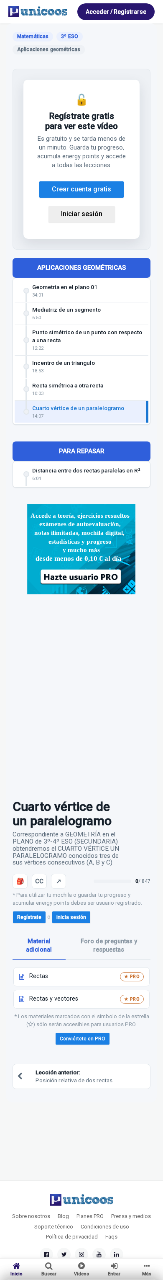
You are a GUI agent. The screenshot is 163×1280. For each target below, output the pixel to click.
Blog (63, 1216)
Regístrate (29, 917)
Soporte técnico (53, 1226)
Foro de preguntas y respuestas (109, 946)
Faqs (111, 1237)
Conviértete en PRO (82, 1039)
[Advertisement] (81, 692)
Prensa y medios (131, 1216)
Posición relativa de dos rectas (74, 1076)
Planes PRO (90, 1216)
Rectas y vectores (53, 998)
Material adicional (39, 946)
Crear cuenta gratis (81, 189)
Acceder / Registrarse (116, 11)
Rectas (38, 976)
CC (39, 881)
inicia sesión (71, 917)
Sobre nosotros (31, 1216)
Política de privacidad (72, 1237)
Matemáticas (32, 36)
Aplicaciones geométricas (81, 267)
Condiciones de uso (105, 1226)
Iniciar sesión (81, 214)
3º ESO (69, 36)
